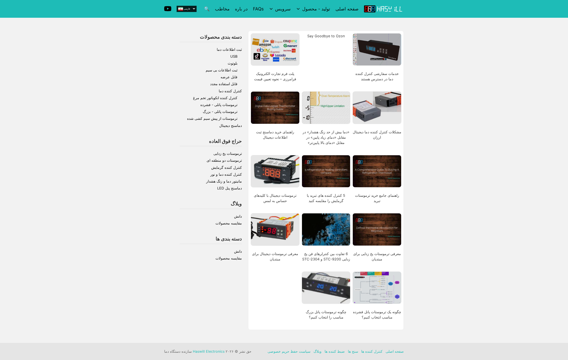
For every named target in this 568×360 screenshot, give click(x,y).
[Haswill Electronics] (384, 9)
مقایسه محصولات (228, 223)
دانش (238, 216)
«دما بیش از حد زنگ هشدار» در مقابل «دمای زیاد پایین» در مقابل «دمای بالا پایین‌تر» (326, 137)
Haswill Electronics (209, 351)
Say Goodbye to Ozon (326, 36)
